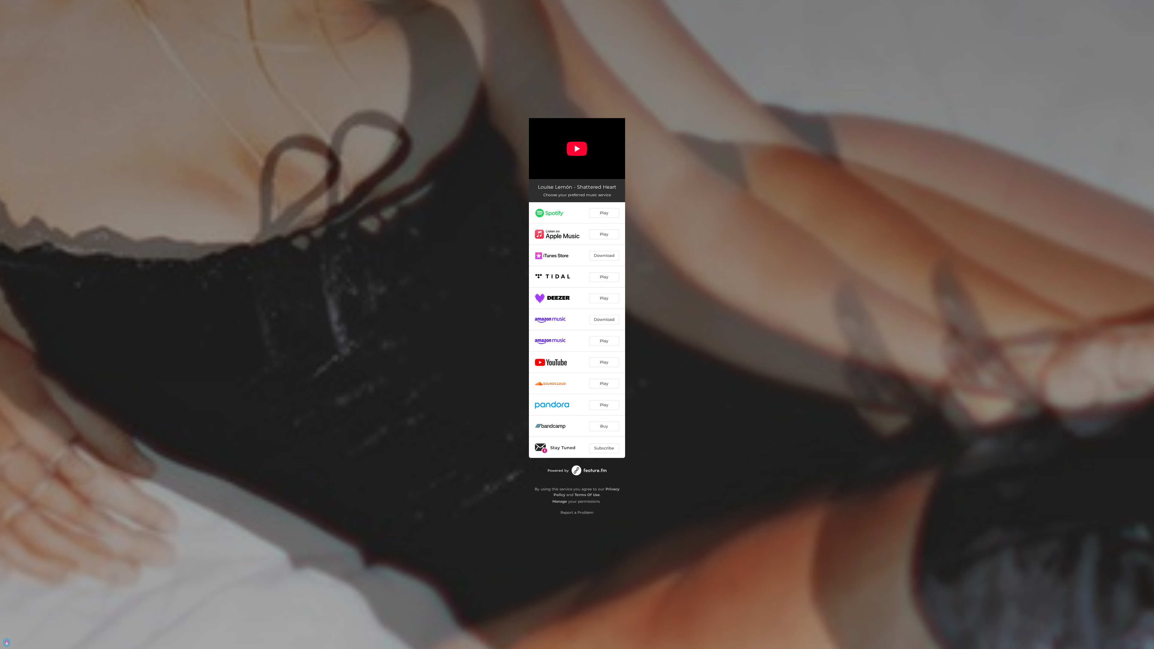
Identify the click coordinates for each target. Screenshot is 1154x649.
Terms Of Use (587, 494)
